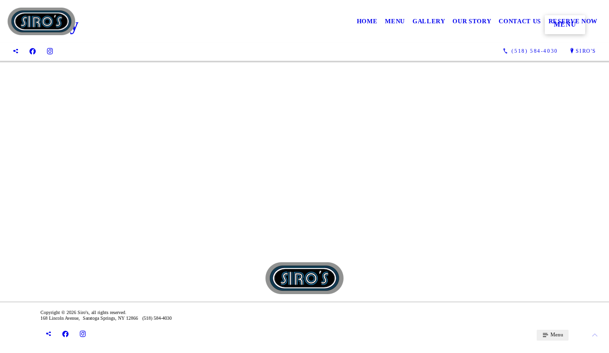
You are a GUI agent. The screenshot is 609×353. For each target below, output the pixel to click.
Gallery (429, 21)
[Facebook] (32, 51)
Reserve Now (573, 21)
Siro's (586, 51)
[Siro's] (41, 21)
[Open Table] (16, 51)
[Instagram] (50, 51)
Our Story (471, 21)
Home (367, 21)
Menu (395, 21)
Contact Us (520, 21)
